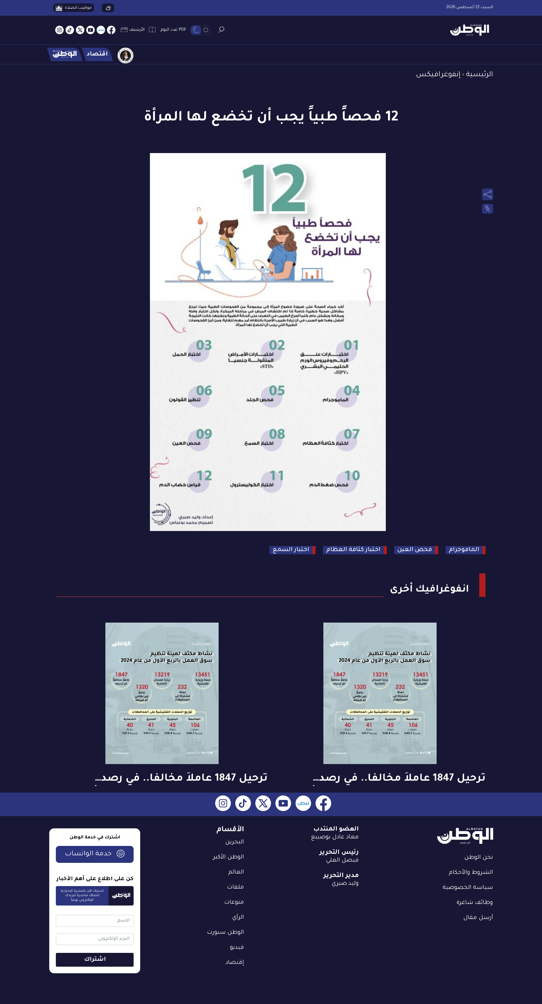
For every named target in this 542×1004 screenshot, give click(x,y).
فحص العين (414, 550)
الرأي (238, 918)
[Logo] (467, 30)
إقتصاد (235, 963)
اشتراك (95, 960)
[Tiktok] (70, 30)
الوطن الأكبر (228, 857)
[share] (487, 194)
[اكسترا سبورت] (64, 54)
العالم (236, 872)
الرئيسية (479, 75)
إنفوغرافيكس (438, 75)
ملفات (235, 887)
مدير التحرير (341, 876)
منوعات (234, 903)
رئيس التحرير (339, 852)
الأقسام (230, 830)
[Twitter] (80, 30)
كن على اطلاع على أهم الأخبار (94, 879)
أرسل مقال (478, 918)
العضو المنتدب (336, 829)
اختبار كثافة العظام (353, 550)
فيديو (237, 948)
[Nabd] (101, 30)
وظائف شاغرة (474, 903)
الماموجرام (464, 550)
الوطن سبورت (225, 933)
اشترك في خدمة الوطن (95, 837)
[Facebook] (111, 30)
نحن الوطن (478, 858)
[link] (487, 209)
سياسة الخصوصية (468, 888)
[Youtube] (90, 30)
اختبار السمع (291, 550)
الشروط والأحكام (471, 873)
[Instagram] (59, 30)
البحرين (234, 842)
